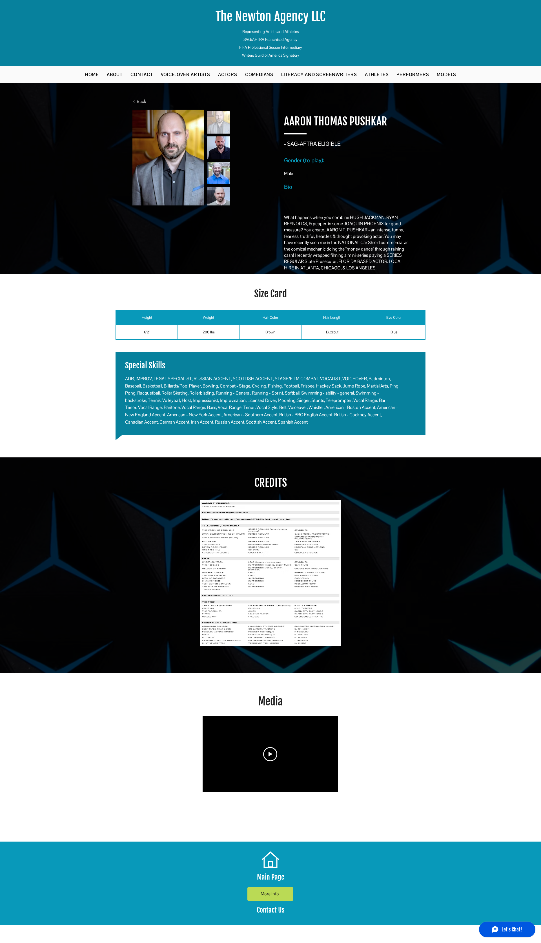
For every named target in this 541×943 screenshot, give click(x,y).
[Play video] (270, 754)
